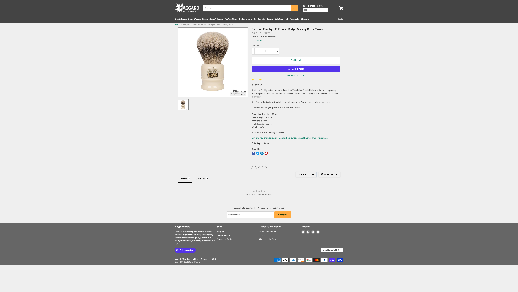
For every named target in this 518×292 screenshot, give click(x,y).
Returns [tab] (267, 143)
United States (331, 250)
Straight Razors (194, 19)
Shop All (220, 231)
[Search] (294, 8)
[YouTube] (318, 232)
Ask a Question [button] (307, 174)
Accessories (294, 19)
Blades (205, 19)
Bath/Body (279, 19)
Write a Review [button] (330, 174)
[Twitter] (313, 232)
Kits (254, 19)
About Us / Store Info (267, 231)
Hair (286, 19)
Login (340, 19)
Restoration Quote (224, 239)
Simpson (258, 40)
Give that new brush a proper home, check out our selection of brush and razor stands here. (290, 138)
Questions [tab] (200, 178)
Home (177, 25)
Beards (270, 19)
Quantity (255, 45)
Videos (262, 235)
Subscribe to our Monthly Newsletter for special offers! (259, 208)
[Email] (303, 232)
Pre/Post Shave (230, 19)
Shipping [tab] (256, 143)
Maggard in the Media (267, 239)
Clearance (305, 19)
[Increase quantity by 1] (277, 51)
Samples (261, 19)
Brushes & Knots (245, 19)
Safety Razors (181, 19)
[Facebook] (308, 232)
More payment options (296, 75)
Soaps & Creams (216, 19)
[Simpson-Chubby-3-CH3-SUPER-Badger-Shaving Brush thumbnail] (183, 104)
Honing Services (223, 235)
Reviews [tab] (183, 178)
